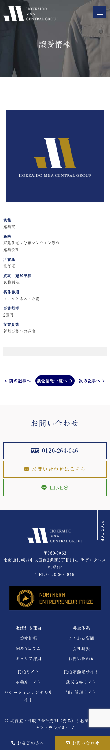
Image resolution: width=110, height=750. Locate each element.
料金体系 (81, 628)
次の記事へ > (92, 381)
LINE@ (59, 487)
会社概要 (81, 649)
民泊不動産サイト (81, 672)
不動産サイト (29, 682)
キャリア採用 (29, 659)
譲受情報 (28, 638)
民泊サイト (29, 672)
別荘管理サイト (81, 692)
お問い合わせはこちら (59, 469)
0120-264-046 (60, 450)
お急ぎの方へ (30, 743)
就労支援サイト (81, 682)
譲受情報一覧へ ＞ (55, 381)
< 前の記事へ (18, 381)
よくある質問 (81, 638)
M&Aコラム (28, 649)
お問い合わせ (85, 743)
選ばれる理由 (29, 628)
